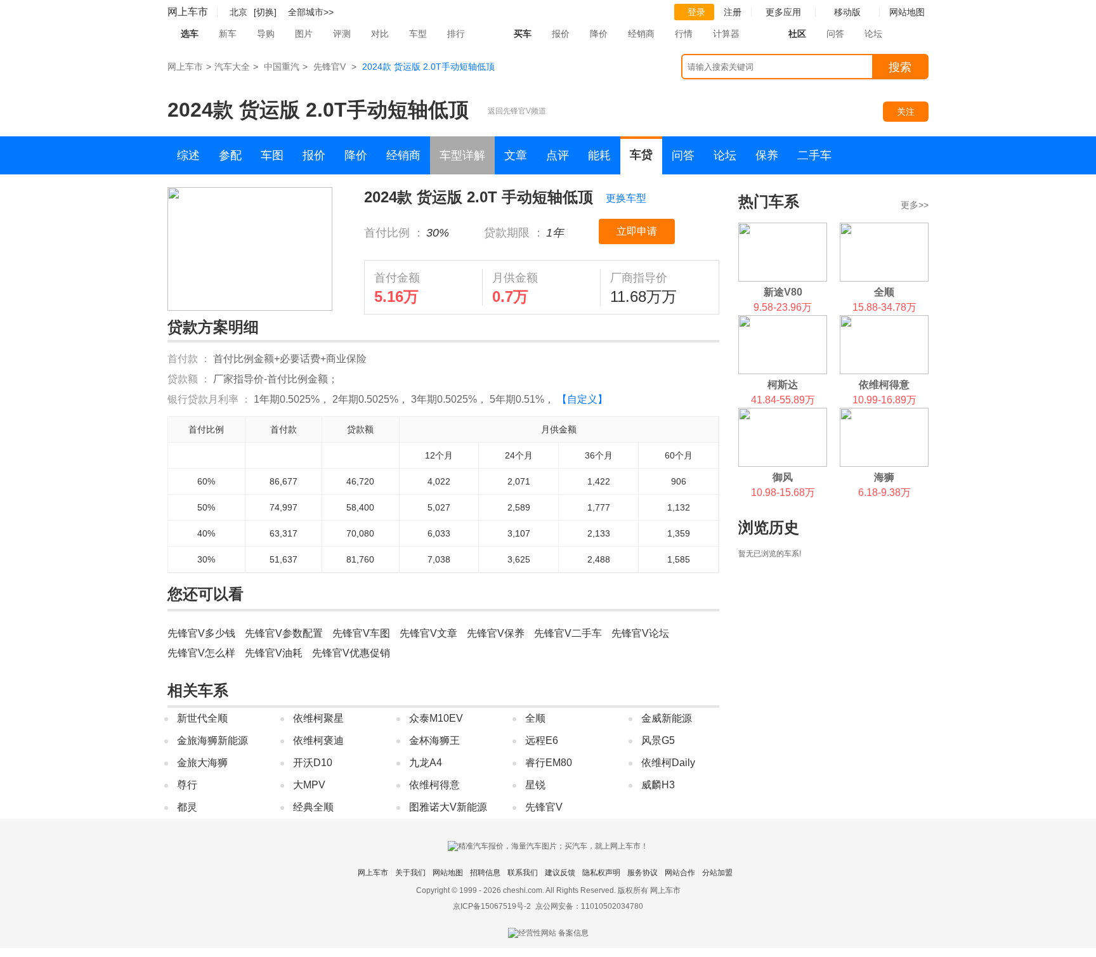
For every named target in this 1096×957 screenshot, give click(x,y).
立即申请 (636, 231)
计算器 (726, 34)
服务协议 (642, 872)
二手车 (814, 155)
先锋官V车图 (361, 633)
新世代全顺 (202, 718)
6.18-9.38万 (884, 492)
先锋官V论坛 (640, 633)
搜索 (900, 67)
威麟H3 (658, 784)
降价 (599, 34)
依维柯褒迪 (318, 740)
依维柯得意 (434, 784)
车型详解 (462, 155)
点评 (557, 155)
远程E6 (541, 740)
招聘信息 (485, 872)
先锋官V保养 (496, 633)
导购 (266, 34)
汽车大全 (232, 67)
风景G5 (658, 740)
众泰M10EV (436, 718)
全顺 (535, 718)
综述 (188, 155)
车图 (272, 155)
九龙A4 (425, 762)
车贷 (641, 154)
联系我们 (522, 872)
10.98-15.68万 (783, 492)
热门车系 (768, 201)
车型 (418, 34)
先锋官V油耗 (274, 653)
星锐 (535, 784)
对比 (380, 34)
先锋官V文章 (428, 633)
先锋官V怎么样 (201, 653)
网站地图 (448, 872)
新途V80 (783, 292)
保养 (766, 155)
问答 (835, 34)
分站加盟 (717, 872)
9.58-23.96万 (783, 307)
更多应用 (783, 12)
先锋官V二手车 (568, 633)
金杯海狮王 (434, 740)
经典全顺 (313, 807)
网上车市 (187, 11)
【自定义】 (582, 399)
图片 (304, 34)
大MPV (309, 784)
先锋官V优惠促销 (351, 653)
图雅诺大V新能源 (448, 807)
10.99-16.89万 (884, 399)
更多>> (915, 205)
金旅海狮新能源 (212, 740)
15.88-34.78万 (884, 307)
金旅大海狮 (202, 762)
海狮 (884, 477)
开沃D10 (312, 762)
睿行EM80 (548, 762)
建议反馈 (560, 872)
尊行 (187, 784)
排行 (456, 34)
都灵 (187, 807)
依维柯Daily (668, 762)
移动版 (847, 12)
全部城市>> (311, 12)
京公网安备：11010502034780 (589, 906)
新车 (228, 34)
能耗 (599, 155)
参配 (230, 155)
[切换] (265, 12)
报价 (561, 34)
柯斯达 (782, 384)
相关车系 (197, 690)
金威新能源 (666, 718)
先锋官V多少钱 (201, 633)
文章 (515, 155)
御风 (783, 477)
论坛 (873, 34)
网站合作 (680, 872)
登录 (696, 12)
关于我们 (410, 872)
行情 (684, 34)
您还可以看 (205, 593)
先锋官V (329, 67)
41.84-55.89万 (783, 399)
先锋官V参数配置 (284, 633)
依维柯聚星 (318, 718)
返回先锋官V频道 (517, 111)
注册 (732, 12)
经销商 (641, 34)
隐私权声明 (601, 872)
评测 (342, 34)
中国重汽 (281, 67)
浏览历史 (768, 527)
